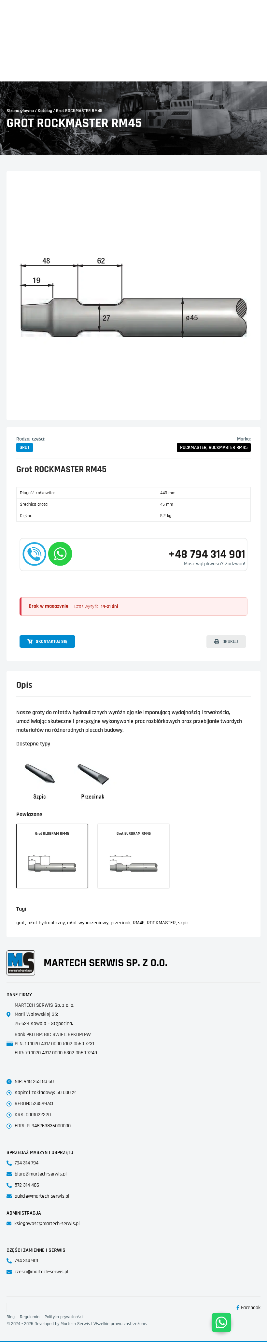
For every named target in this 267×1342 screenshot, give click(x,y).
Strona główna (20, 111)
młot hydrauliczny (46, 922)
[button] (24, 447)
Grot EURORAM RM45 (134, 833)
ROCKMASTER (161, 922)
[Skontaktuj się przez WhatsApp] (221, 1322)
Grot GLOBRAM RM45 (52, 833)
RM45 (139, 922)
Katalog (45, 111)
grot (20, 922)
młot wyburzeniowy (87, 922)
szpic (183, 922)
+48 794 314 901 (206, 554)
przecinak (121, 922)
